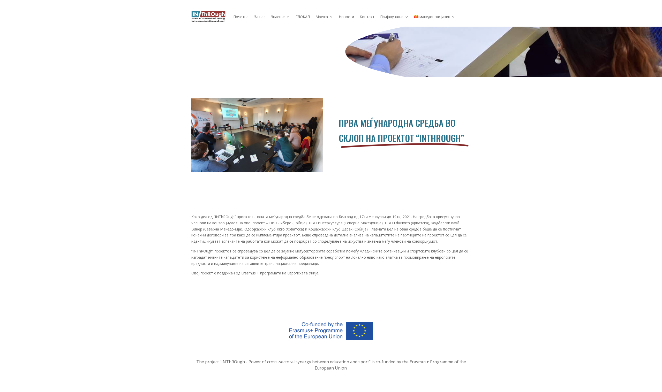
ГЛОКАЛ (303, 16)
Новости (346, 16)
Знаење (278, 16)
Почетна (241, 16)
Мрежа (321, 16)
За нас (259, 16)
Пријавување (391, 16)
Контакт (367, 16)
